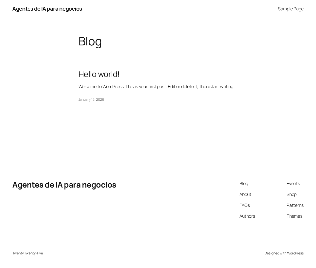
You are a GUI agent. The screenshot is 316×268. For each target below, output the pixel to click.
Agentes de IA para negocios (47, 8)
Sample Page (291, 9)
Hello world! (99, 74)
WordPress (295, 253)
